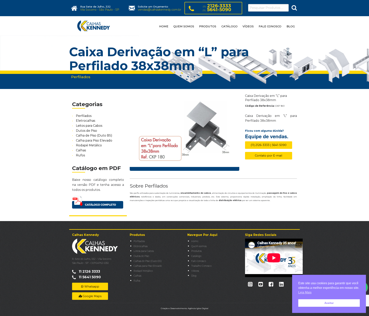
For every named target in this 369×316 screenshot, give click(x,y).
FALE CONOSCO (270, 26)
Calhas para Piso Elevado (148, 265)
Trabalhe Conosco (201, 265)
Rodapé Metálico (89, 145)
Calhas (81, 150)
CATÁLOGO (229, 26)
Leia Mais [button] (305, 292)
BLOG (291, 26)
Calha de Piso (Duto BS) (94, 135)
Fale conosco (198, 261)
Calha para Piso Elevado (94, 140)
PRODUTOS (207, 26)
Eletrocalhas (85, 121)
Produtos (196, 251)
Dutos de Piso (86, 130)
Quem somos (199, 246)
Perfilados (83, 116)
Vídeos (195, 270)
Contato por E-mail (268, 155)
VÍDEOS (248, 26)
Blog (193, 275)
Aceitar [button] (329, 302)
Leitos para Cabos (89, 125)
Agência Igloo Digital (198, 308)
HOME (163, 26)
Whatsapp (91, 286)
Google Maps (91, 296)
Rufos (80, 155)
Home (194, 241)
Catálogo (196, 256)
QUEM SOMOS (183, 26)
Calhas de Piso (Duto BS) (148, 261)
